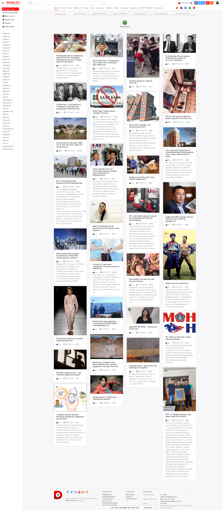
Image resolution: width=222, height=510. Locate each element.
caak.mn (6, 39)
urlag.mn (6, 91)
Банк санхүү (10, 16)
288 (129, 508)
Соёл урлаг (100, 8)
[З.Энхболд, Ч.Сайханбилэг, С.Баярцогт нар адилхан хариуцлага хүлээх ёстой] (70, 92)
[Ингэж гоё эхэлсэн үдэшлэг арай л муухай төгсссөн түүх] (179, 91)
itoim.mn (6, 117)
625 (202, 3)
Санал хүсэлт (106, 501)
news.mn (6, 42)
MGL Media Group (72, 500)
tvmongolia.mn (8, 129)
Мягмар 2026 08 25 (182, 13)
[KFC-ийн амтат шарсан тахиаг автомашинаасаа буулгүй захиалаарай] (143, 200)
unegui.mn (7, 134)
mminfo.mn (7, 85)
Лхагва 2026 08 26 (161, 13)
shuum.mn (6, 123)
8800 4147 (163, 499)
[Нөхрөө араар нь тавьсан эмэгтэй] (143, 55)
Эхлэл (56, 8)
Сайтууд (128, 497)
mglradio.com (8, 111)
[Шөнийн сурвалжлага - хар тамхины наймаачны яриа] (70, 359)
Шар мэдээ (124, 8)
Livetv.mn (6, 59)
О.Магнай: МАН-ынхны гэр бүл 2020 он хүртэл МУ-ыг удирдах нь (179, 219)
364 (150, 508)
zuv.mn (5, 82)
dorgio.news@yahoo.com (168, 497)
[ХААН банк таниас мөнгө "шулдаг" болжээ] (106, 96)
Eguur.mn (6, 62)
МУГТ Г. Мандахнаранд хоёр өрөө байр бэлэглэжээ (178, 415)
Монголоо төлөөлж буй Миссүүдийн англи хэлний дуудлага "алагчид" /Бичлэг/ (106, 364)
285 (116, 508)
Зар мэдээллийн (11, 13)
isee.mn (5, 108)
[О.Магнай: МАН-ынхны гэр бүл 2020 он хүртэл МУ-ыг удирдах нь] (179, 198)
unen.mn (6, 94)
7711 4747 (163, 495)
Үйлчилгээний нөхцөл (109, 503)
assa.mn (6, 137)
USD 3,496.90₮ (191, 3)
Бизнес (86, 8)
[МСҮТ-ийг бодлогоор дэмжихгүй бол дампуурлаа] (70, 167)
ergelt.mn (6, 74)
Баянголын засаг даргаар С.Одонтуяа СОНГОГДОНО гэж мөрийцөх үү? (105, 323)
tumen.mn (6, 120)
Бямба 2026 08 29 (99, 13)
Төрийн (8, 23)
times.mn (6, 126)
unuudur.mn (7, 106)
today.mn (6, 80)
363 (145, 508)
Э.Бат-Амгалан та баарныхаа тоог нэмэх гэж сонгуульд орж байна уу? (106, 62)
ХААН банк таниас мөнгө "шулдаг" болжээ (104, 112)
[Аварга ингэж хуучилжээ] (179, 255)
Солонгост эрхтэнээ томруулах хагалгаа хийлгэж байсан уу (106, 266)
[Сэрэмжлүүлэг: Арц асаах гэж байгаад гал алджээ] (143, 350)
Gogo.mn (6, 36)
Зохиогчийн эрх (107, 499)
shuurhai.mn (7, 103)
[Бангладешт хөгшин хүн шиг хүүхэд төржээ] (143, 264)
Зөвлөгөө (109, 8)
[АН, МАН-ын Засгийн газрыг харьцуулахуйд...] (179, 322)
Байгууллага (130, 494)
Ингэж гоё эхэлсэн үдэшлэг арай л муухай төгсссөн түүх (178, 117)
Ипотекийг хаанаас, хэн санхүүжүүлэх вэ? (140, 126)
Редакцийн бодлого (109, 497)
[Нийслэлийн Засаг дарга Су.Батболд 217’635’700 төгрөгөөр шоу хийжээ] (70, 239)
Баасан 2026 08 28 (119, 13)
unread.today (8, 149)
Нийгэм (69, 8)
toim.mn (6, 140)
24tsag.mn (7, 65)
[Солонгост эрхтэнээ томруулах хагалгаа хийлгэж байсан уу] (106, 250)
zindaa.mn (7, 45)
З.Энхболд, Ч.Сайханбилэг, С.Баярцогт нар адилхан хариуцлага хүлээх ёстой (68, 106)
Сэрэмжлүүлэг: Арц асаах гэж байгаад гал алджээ (143, 366)
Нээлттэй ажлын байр (109, 505)
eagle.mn (6, 71)
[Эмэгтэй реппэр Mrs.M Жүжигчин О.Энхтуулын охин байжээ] (106, 212)
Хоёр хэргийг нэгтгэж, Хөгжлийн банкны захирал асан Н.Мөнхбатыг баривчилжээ (105, 172)
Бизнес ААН (9, 20)
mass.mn (6, 132)
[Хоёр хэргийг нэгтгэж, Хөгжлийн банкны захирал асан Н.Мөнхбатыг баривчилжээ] (106, 154)
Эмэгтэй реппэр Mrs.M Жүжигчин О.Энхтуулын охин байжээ (106, 228)
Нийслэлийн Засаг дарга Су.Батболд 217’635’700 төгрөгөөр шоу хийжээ (67, 255)
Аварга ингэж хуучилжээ (177, 283)
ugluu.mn (6, 88)
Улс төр (62, 8)
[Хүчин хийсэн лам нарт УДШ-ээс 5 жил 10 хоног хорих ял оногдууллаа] (70, 128)
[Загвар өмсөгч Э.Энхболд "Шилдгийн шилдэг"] (106, 384)
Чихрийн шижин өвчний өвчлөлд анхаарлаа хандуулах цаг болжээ (70, 416)
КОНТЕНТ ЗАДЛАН (145, 8)
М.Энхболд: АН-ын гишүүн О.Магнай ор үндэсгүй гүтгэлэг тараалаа (177, 58)
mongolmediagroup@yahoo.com (170, 501)
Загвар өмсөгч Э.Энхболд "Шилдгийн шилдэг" (104, 398)
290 (137, 508)
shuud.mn (6, 68)
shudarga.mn (8, 100)
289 (133, 508)
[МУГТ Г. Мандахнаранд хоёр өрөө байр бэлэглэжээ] (179, 389)
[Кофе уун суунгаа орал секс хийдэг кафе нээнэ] (143, 164)
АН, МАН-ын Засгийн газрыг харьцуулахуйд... (178, 338)
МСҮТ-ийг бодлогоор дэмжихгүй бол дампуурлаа (69, 182)
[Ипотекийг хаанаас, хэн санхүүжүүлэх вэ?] (143, 106)
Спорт (93, 8)
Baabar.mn (7, 48)
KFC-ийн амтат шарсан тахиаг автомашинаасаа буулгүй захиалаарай (143, 218)
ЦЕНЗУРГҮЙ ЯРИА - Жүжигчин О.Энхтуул (143, 328)
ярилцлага (133, 8)
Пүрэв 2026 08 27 (140, 13)
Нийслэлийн (9, 27)
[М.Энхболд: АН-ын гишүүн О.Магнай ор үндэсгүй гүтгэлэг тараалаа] (179, 43)
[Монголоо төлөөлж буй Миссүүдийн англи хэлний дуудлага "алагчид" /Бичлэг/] (106, 346)
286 (120, 508)
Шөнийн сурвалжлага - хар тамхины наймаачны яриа (68, 373)
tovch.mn (6, 51)
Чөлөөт (116, 8)
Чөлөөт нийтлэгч (131, 499)
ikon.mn (6, 54)
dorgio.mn (6, 33)
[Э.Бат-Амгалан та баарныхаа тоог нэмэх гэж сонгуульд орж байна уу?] (106, 45)
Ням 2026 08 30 (79, 13)
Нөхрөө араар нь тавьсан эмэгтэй (140, 82)
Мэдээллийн (10, 9)
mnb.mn (6, 56)
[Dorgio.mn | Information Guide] (58, 495)
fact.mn (5, 114)
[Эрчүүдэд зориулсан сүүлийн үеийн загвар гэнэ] (70, 310)
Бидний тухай (106, 494)
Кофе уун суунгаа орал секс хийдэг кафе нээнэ (141, 178)
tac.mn (5, 143)
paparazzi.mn (8, 146)
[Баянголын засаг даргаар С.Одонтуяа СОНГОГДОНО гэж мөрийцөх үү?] (106, 307)
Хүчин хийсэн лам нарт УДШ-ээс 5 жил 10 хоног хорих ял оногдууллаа (69, 145)
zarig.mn (6, 77)
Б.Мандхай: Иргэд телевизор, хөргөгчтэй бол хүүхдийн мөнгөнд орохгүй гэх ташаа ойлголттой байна (69, 58)
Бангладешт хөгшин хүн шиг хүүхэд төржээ (142, 280)
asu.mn (5, 97)
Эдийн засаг (78, 8)
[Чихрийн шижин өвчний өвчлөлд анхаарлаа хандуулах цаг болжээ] (70, 397)
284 (112, 508)
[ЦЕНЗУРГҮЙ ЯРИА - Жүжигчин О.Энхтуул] (143, 315)
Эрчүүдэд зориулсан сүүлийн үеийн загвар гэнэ (69, 339)
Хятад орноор (158, 8)
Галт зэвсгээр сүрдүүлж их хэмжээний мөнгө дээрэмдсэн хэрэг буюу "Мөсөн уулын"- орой (179, 153)
